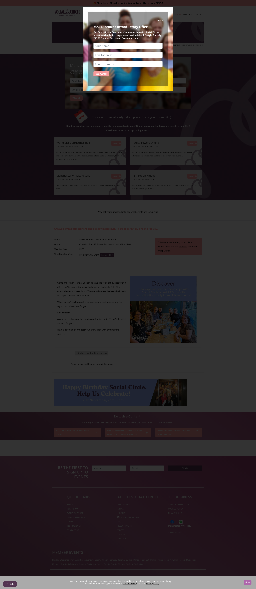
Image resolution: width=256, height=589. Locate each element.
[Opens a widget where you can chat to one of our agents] (10, 584)
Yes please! (101, 74)
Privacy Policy (152, 583)
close (247, 582)
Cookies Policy (130, 583)
